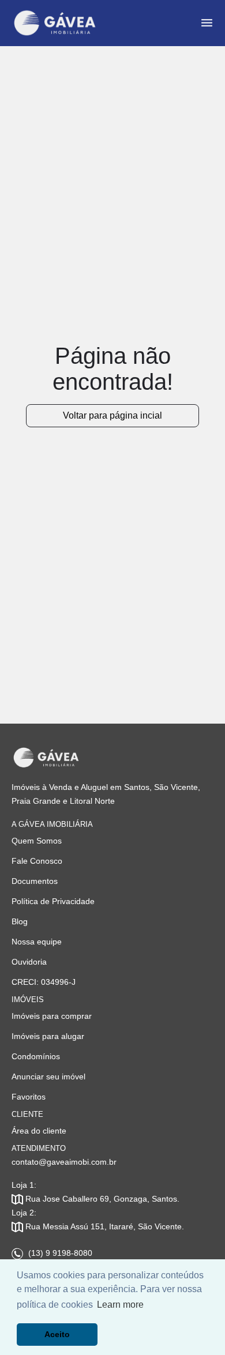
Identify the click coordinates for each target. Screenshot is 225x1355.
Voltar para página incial (112, 415)
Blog (20, 921)
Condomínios (36, 1056)
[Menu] (207, 23)
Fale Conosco (37, 860)
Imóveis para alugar (48, 1036)
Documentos (35, 881)
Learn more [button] (120, 1304)
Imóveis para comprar (52, 1016)
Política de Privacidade (53, 901)
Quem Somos (37, 840)
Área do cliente (39, 1130)
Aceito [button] (57, 1334)
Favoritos (29, 1096)
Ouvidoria (29, 961)
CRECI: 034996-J (44, 982)
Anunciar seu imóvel (48, 1076)
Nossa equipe (37, 941)
